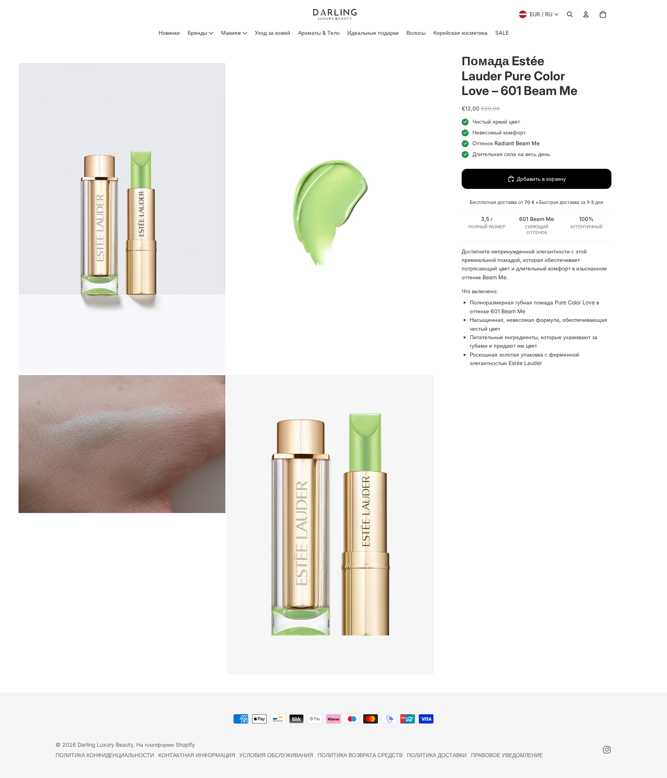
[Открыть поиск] (569, 14)
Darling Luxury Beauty (105, 744)
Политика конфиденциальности (105, 755)
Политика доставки (437, 755)
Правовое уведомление (507, 755)
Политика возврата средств (360, 755)
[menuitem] (169, 32)
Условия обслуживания (276, 755)
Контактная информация (196, 755)
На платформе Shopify (165, 744)
